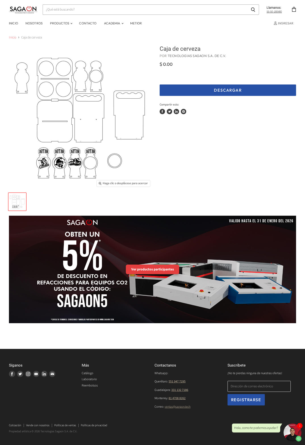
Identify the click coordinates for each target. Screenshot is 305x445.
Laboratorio (89, 379)
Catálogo (87, 373)
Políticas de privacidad (94, 425)
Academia (112, 23)
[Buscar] (253, 9)
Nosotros (34, 23)
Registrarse (246, 399)
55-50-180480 (274, 12)
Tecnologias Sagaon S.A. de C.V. (197, 56)
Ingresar (285, 23)
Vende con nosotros (37, 425)
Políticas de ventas (65, 425)
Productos (60, 23)
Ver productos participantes (152, 269)
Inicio (13, 23)
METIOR (136, 23)
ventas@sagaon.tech (177, 407)
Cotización (15, 425)
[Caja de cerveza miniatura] (17, 202)
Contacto (87, 23)
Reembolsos (90, 385)
